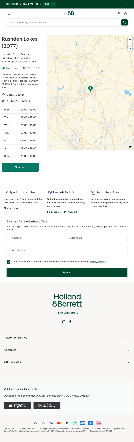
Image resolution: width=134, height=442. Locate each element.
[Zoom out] (130, 44)
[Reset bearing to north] (130, 48)
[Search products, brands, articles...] (125, 22)
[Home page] (69, 13)
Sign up (67, 272)
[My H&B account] (119, 14)
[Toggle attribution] (130, 147)
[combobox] (63, 22)
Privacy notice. (97, 261)
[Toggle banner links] (127, 4)
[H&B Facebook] (70, 322)
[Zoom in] (130, 39)
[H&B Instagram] (64, 322)
